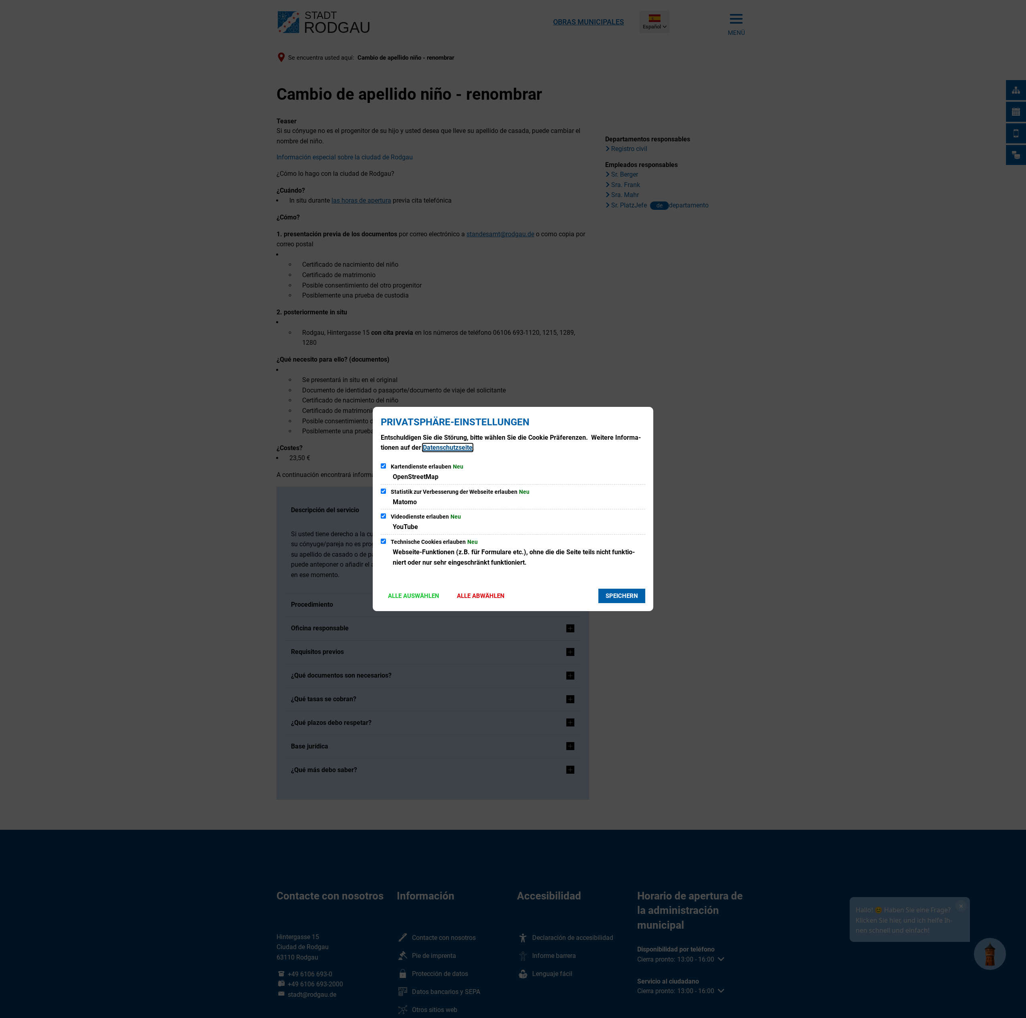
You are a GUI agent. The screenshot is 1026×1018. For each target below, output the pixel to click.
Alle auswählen (413, 596)
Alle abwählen (481, 596)
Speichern (622, 596)
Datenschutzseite (448, 447)
